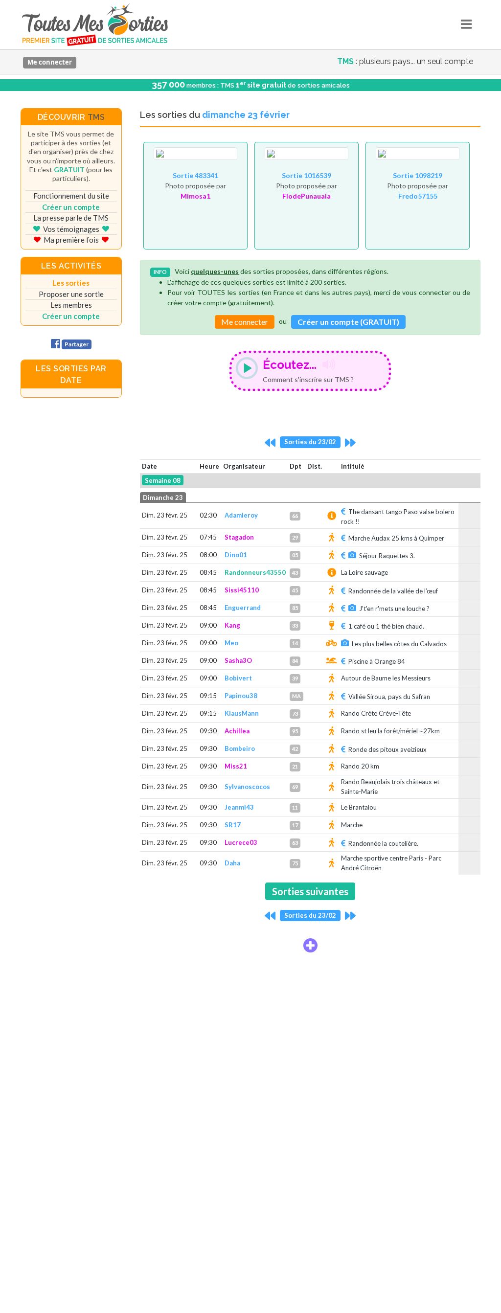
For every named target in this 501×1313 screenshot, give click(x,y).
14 (295, 643)
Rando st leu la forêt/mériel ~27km (390, 731)
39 (295, 678)
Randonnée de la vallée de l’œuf (393, 591)
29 (295, 537)
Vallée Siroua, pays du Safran (389, 697)
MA (296, 696)
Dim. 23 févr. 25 (164, 515)
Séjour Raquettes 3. (387, 556)
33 (295, 625)
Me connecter (49, 62)
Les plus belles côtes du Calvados (399, 644)
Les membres (71, 304)
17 (295, 825)
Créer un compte (71, 207)
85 (295, 608)
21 (295, 766)
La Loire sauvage (364, 572)
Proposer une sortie (71, 294)
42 (295, 749)
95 (295, 731)
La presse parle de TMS (71, 217)
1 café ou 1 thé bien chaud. (386, 626)
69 (295, 787)
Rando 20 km (360, 766)
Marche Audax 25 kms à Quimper (396, 538)
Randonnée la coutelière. (383, 843)
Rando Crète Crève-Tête (376, 713)
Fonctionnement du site (71, 195)
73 (295, 713)
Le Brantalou (359, 807)
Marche (352, 825)
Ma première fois (71, 239)
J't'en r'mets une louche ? (394, 608)
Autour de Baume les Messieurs (386, 678)
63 (295, 842)
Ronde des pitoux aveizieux (387, 749)
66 (295, 516)
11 (295, 807)
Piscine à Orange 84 (376, 661)
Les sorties (71, 282)
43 (295, 572)
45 (295, 590)
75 (295, 863)
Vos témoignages (71, 229)
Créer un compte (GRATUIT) (348, 321)
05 (295, 555)
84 (295, 660)
